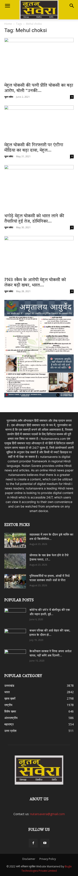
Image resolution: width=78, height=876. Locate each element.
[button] (7, 6)
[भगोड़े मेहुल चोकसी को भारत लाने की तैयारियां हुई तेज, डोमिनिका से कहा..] (39, 188)
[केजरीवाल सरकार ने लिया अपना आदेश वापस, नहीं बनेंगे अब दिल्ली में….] (15, 655)
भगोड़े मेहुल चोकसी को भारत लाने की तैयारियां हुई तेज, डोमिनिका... (34, 219)
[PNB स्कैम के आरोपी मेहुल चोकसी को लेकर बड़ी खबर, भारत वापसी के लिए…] (39, 255)
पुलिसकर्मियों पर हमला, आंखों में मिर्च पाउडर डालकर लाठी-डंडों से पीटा (49, 578)
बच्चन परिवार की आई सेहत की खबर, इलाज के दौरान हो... (49, 633)
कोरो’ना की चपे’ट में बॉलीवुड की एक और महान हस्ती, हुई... (49, 612)
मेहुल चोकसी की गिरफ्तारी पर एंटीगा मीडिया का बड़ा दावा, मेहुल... (33, 148)
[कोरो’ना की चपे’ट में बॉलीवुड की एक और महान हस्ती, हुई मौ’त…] (15, 613)
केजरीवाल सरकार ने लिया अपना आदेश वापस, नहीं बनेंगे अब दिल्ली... (50, 654)
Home (8, 24)
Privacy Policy (47, 859)
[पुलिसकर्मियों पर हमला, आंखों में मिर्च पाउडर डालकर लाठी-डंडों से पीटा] (15, 581)
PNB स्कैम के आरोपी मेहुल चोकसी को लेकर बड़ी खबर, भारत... (35, 283)
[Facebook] (33, 843)
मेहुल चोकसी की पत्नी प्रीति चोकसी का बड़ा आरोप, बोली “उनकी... (38, 88)
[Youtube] (45, 843)
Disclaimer (28, 859)
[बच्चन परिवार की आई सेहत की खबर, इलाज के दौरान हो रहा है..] (15, 635)
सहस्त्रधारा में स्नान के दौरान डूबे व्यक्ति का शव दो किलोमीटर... (51, 537)
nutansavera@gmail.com (47, 814)
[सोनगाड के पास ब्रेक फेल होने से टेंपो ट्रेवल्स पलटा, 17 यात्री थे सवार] (15, 561)
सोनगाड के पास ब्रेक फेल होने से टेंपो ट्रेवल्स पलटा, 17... (48, 558)
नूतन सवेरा (8, 96)
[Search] (72, 6)
